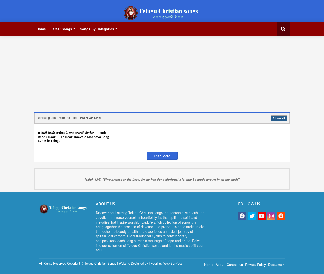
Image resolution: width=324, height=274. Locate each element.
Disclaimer (276, 264)
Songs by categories (97, 29)
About (220, 264)
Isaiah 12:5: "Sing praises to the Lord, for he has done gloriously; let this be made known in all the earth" (162, 179)
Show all (279, 118)
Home (41, 29)
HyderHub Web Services (166, 263)
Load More (162, 155)
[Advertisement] (162, 72)
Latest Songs (61, 29)
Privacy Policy (255, 264)
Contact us (235, 264)
